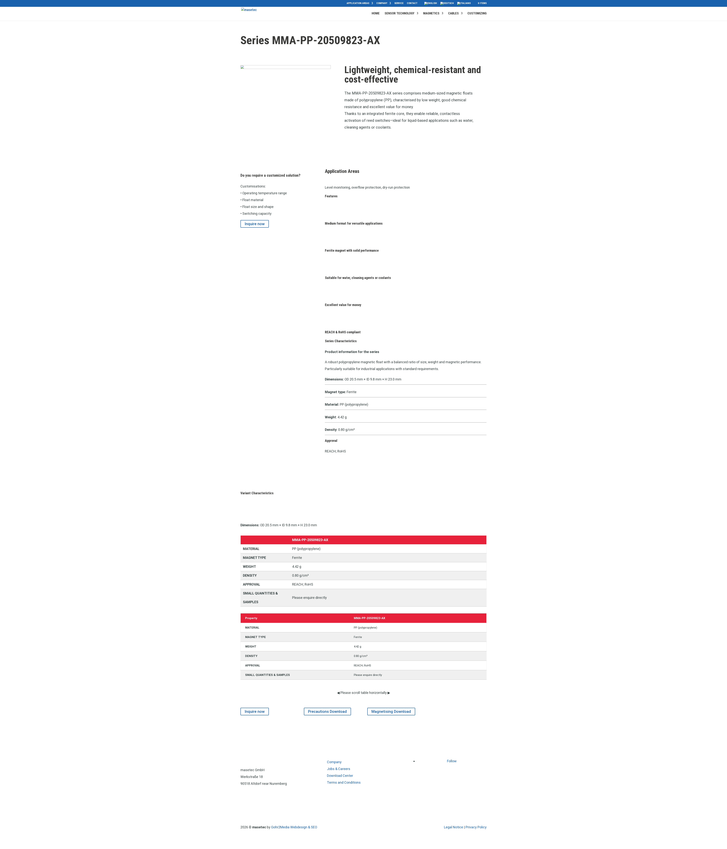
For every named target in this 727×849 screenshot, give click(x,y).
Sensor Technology (399, 13)
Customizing (477, 13)
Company (381, 3)
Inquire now (255, 224)
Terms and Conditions (344, 782)
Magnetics (431, 13)
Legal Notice (453, 827)
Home (376, 13)
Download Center (340, 776)
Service (398, 3)
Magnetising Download (391, 711)
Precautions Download (327, 711)
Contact (412, 3)
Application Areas (358, 3)
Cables (453, 13)
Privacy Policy (476, 827)
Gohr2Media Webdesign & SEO (294, 827)
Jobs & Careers (338, 769)
